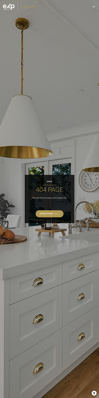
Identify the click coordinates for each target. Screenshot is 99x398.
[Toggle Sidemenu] (93, 6)
